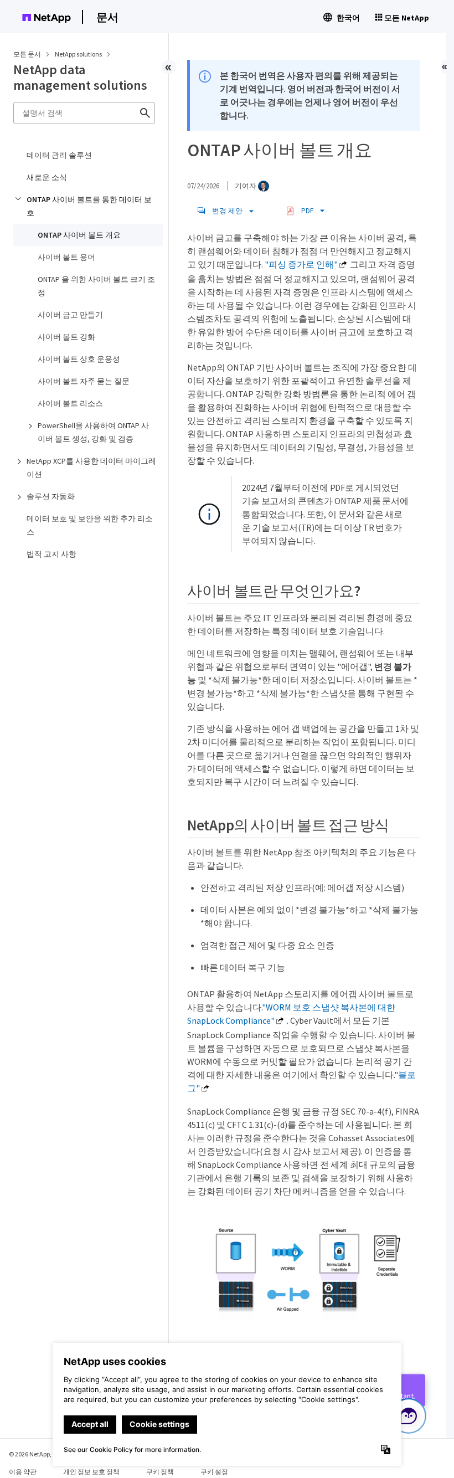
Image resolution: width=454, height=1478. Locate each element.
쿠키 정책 (160, 1471)
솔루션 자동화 (51, 496)
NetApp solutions (79, 54)
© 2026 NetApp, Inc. (36, 1454)
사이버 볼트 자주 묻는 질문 (84, 381)
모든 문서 (27, 54)
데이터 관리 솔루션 (59, 155)
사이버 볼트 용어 (66, 257)
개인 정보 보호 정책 (91, 1471)
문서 (107, 17)
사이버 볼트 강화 (66, 337)
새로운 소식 (47, 177)
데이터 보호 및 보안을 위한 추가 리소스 (90, 525)
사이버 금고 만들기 (70, 315)
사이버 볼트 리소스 (70, 403)
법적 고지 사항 (51, 554)
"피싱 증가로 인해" (301, 264)
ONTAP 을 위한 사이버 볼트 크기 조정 (96, 285)
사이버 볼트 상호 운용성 (79, 359)
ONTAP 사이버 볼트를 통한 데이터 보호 (89, 206)
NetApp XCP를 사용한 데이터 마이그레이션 (91, 467)
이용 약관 (23, 1471)
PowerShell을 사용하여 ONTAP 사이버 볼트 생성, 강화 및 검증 (93, 432)
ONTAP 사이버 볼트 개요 (79, 235)
